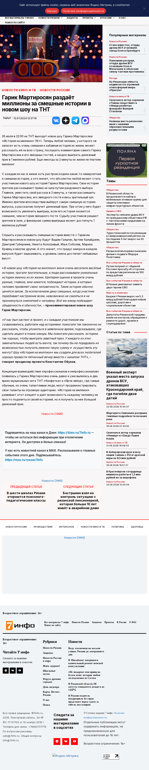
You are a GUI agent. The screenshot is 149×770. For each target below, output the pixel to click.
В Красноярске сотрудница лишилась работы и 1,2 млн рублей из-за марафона (123, 474)
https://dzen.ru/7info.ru (74, 432)
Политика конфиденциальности (83, 10)
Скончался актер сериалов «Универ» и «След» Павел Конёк (123, 435)
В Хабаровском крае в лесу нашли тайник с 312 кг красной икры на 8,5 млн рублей (125, 455)
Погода (113, 78)
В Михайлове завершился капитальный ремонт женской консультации (85, 663)
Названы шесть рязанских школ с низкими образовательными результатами (125, 125)
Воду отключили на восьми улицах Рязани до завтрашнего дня (86, 651)
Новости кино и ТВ (19, 90)
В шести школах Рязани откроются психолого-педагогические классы (26, 496)
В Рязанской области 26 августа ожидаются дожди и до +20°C (86, 686)
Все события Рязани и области (124, 263)
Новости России (55, 90)
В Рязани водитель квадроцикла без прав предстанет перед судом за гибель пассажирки (83, 700)
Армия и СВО (113, 211)
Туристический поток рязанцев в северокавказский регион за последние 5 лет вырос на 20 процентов (126, 237)
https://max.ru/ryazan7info (24, 460)
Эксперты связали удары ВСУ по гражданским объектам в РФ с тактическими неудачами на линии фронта (126, 219)
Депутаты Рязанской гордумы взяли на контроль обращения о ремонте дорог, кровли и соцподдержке (126, 319)
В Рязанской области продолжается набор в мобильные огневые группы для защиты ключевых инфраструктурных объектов (126, 199)
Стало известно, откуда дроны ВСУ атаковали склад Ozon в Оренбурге (124, 48)
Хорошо (52, 10)
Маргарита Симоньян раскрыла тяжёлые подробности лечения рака (126, 416)
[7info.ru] (19, 625)
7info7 (7, 118)
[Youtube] (20, 671)
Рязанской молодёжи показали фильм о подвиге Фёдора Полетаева (126, 254)
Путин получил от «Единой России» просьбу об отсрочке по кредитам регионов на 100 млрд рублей (125, 271)
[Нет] (144, 8)
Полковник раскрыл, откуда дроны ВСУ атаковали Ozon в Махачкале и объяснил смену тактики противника (126, 66)
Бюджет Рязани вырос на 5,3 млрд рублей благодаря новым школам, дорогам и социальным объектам (126, 301)
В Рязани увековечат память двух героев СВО (124, 286)
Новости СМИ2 (52, 414)
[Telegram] (6, 671)
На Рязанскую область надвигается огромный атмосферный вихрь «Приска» (124, 86)
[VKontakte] (13, 671)
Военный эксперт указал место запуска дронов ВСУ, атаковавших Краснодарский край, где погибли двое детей (125, 385)
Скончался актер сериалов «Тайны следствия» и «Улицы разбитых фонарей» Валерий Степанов (126, 106)
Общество (114, 118)
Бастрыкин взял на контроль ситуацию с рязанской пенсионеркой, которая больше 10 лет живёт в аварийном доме (78, 500)
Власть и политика (116, 293)
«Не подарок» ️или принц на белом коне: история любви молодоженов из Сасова (84, 674)
